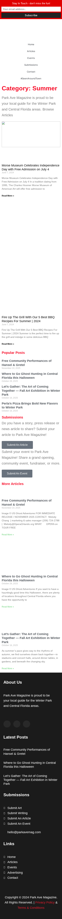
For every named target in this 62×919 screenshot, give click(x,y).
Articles (31, 51)
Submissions (31, 64)
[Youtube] (26, 724)
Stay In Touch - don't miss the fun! (31, 3)
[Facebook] (7, 724)
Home (31, 44)
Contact (31, 71)
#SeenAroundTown (31, 78)
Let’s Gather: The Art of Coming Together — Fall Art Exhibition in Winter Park (31, 390)
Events (31, 58)
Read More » (8, 196)
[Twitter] (16, 724)
